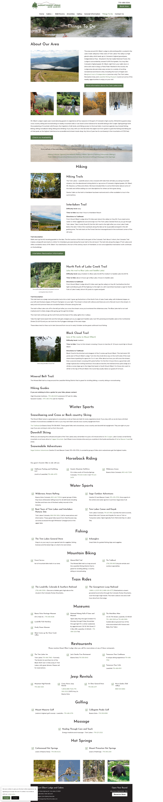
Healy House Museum (42, 627)
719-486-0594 (124, 3)
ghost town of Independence (97, 74)
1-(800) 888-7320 (67, 689)
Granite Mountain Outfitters (80, 469)
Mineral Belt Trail (76, 560)
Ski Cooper (108, 436)
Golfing (93, 157)
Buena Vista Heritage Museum (45, 613)
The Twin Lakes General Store (49, 539)
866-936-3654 (55, 515)
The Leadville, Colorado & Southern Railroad (56, 587)
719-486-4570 (52, 474)
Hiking (50, 154)
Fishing (97, 154)
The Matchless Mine (113, 613)
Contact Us (119, 14)
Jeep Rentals (83, 157)
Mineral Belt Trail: (42, 376)
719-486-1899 (122, 619)
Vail (117, 439)
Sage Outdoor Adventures (40, 450)
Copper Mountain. (57, 439)
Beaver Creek (125, 439)
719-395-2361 (107, 752)
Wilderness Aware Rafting (47, 494)
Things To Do (107, 14)
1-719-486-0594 (40, 793)
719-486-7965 (47, 657)
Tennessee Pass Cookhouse (115, 654)
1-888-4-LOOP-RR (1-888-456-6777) (101, 590)
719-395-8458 (49, 617)
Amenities (71, 14)
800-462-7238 (127, 472)
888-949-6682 (120, 689)
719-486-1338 (39, 687)
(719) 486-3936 (40, 590)
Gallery (79, 14)
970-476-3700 (114, 497)
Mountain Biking (107, 154)
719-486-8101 (117, 668)
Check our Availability (41, 137)
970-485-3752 (48, 399)
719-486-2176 (68, 713)
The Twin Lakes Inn (41, 654)
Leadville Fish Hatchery (43, 622)
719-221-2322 (98, 732)
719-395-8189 (103, 713)
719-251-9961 (108, 513)
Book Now (124, 6)
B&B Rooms (60, 14)
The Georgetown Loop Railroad (103, 587)
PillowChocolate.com (51, 799)
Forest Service (39, 560)
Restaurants (72, 157)
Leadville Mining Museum (108, 77)
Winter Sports (59, 154)
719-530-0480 (82, 475)
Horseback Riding (74, 154)
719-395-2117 (92, 687)
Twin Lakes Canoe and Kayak (102, 509)
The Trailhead (35, 425)
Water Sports (87, 154)
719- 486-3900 (111, 619)
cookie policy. (11, 794)
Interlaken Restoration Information (47, 253)
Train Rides (52, 157)
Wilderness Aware (112, 469)
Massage (100, 157)
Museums (62, 157)
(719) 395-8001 (111, 563)
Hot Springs (110, 157)
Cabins (48, 14)
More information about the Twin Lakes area (104, 85)
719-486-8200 (53, 396)
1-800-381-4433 (48, 793)
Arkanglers (94, 539)
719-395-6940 (83, 657)
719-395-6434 (56, 752)
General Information (92, 14)
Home (41, 14)
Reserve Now (120, 794)
